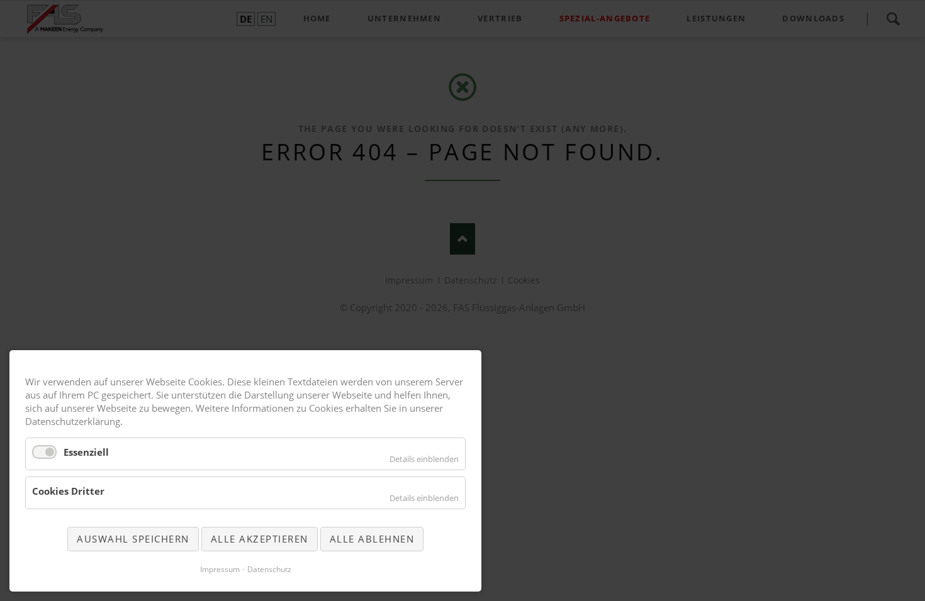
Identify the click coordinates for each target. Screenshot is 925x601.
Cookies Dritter (68, 491)
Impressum (220, 569)
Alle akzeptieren (259, 538)
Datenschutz (269, 569)
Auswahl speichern (133, 538)
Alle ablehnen (372, 538)
